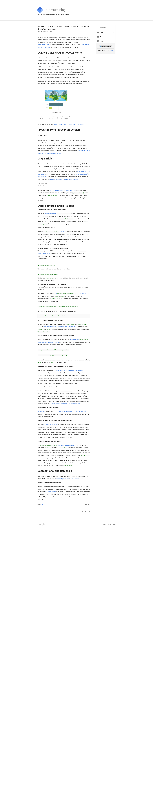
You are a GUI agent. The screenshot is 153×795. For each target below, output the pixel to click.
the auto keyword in (58, 213)
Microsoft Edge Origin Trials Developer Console (63, 179)
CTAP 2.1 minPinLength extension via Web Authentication (70, 411)
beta (42, 504)
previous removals (77, 479)
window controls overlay (50, 424)
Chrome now (41, 411)
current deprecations (62, 479)
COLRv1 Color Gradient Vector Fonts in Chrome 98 (68, 124)
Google (105, 524)
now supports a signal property (57, 445)
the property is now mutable (72, 293)
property (54, 232)
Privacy (109, 524)
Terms (114, 524)
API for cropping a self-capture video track (63, 190)
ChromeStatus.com (43, 44)
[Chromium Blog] (55, 12)
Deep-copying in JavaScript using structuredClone (65, 404)
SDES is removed (50, 491)
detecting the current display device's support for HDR (60, 326)
